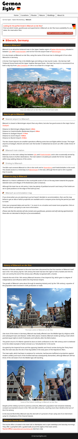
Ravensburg (48, 167)
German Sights (7, 20)
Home (16, 15)
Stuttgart (6, 125)
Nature (42, 15)
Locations (25, 15)
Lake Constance (22, 65)
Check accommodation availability (60, 33)
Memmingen (56, 52)
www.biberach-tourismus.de (23, 429)
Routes (34, 15)
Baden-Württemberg (18, 20)
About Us (60, 15)
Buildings (51, 15)
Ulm (10, 52)
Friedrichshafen (20, 52)
